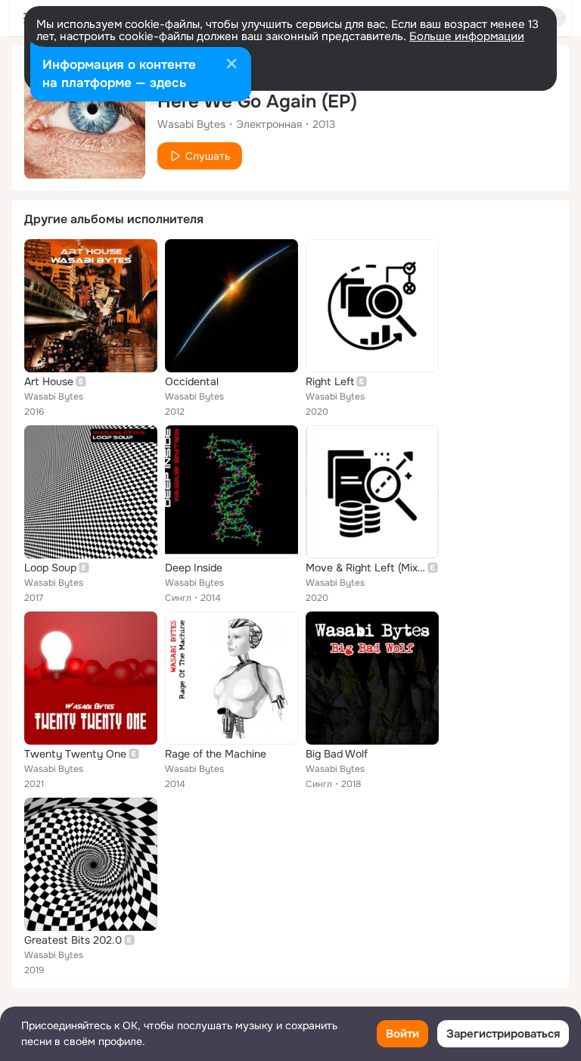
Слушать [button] (207, 156)
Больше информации (466, 36)
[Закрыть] (231, 65)
